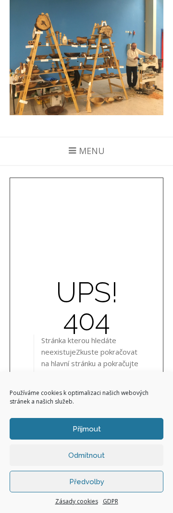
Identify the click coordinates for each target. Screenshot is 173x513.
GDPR (110, 501)
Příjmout (87, 429)
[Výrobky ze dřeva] (86, 57)
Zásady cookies (76, 501)
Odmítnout (86, 455)
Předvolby (86, 481)
